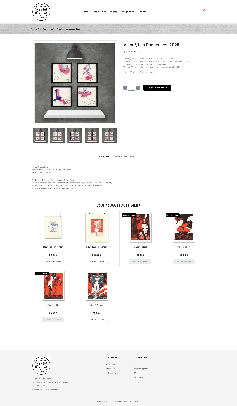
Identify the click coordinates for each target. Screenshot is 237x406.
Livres (143, 12)
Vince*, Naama (97, 305)
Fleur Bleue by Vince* (53, 247)
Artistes (113, 12)
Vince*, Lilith (53, 305)
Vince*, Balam (183, 247)
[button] (191, 12)
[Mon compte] (196, 12)
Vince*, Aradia (140, 247)
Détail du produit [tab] (125, 156)
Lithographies (127, 12)
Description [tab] (102, 156)
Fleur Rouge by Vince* (96, 247)
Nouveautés (100, 12)
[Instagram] (187, 359)
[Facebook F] (180, 359)
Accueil (87, 12)
